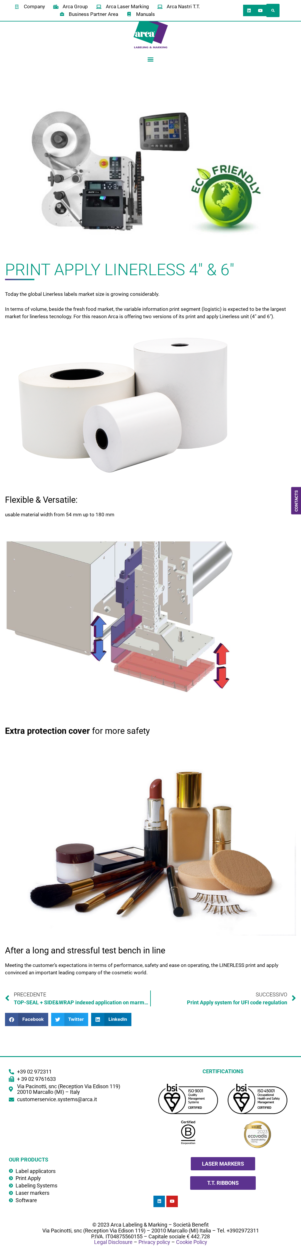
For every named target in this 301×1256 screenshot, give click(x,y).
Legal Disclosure (113, 1242)
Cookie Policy (191, 1242)
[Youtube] (260, 10)
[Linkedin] (249, 10)
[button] (273, 10)
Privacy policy (154, 1242)
